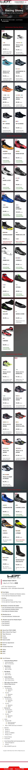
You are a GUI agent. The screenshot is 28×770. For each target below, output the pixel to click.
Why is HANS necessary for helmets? (13, 725)
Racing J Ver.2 (8, 734)
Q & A (3, 653)
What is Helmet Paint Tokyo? (9, 632)
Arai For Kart (7, 673)
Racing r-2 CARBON (9, 732)
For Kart (7, 692)
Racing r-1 (7, 729)
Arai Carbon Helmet (9, 678)
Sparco (9, 690)
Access (4, 636)
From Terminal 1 (5, 621)
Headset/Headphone (9, 742)
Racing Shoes (7, 697)
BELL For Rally (8, 669)
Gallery (4, 649)
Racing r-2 (7, 731)
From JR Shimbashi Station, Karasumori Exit (12, 607)
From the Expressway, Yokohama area (11, 616)
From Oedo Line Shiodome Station (10, 611)
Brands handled (6, 639)
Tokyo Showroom (6, 634)
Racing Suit (7, 708)
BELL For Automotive (9, 663)
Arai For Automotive (9, 662)
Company (4, 637)
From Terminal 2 (5, 623)
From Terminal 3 (5, 625)
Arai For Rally (8, 667)
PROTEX (6, 727)
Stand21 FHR (8, 720)
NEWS (3, 651)
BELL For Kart (8, 674)
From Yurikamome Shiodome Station (10, 609)
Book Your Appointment (8, 642)
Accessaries (7, 738)
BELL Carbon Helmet (9, 680)
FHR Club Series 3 (12, 722)
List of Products (6, 658)
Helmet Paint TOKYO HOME (9, 630)
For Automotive (8, 688)
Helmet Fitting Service (9, 684)
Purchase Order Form (7, 646)
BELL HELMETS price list (10, 746)
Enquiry (4, 644)
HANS (5, 719)
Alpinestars (10, 689)
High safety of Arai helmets (10, 682)
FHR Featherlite (11, 723)
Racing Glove (7, 686)
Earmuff (7, 744)
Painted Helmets (8, 737)
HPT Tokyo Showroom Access (9, 586)
